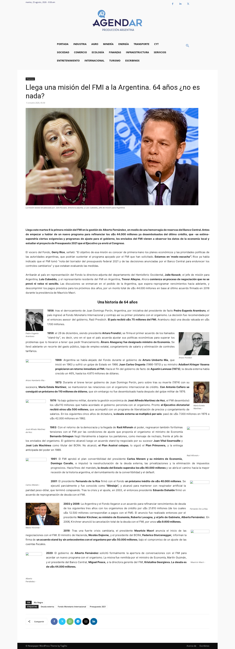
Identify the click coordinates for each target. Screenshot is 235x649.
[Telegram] (77, 621)
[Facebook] (173, 4)
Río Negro (38, 602)
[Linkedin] (180, 4)
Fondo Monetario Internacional (72, 606)
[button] (187, 46)
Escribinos (204, 645)
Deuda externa (47, 606)
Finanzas (30, 79)
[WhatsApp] (70, 621)
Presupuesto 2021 (98, 606)
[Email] (85, 621)
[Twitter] (188, 4)
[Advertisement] (117, 219)
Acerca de (191, 645)
